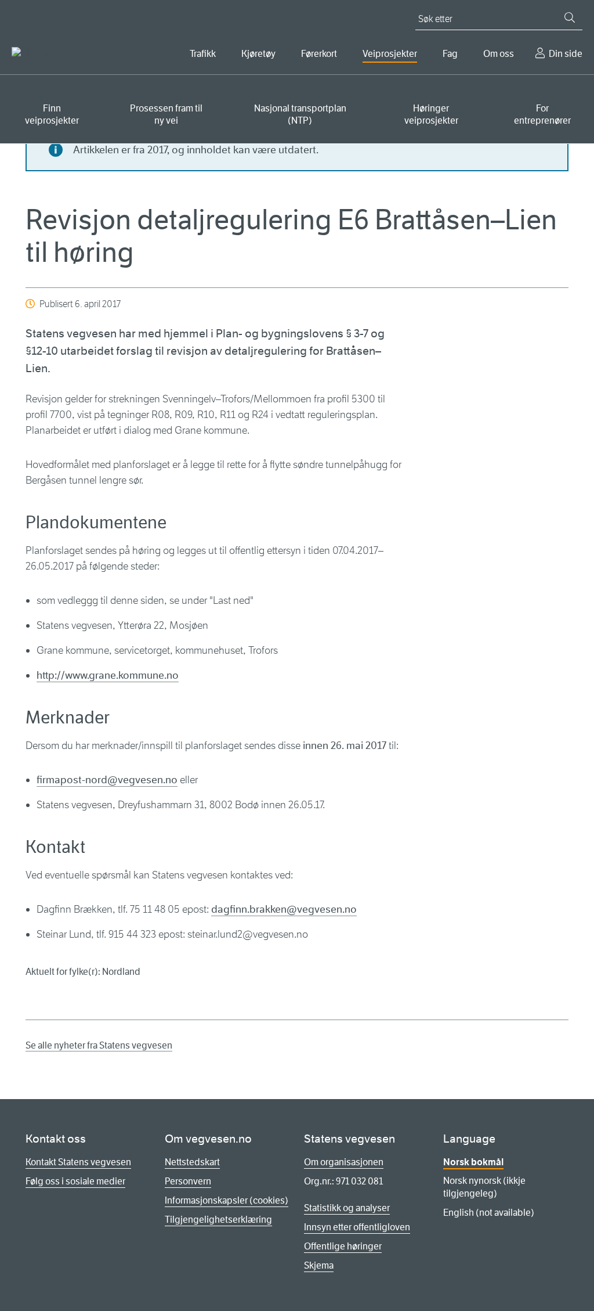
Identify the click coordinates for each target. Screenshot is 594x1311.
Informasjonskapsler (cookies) (226, 1200)
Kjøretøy (258, 53)
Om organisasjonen (343, 1162)
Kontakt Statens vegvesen (78, 1162)
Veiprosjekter (390, 53)
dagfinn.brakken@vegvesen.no (284, 909)
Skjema (319, 1265)
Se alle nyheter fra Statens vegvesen (99, 1045)
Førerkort (319, 53)
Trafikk (203, 53)
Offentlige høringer (343, 1246)
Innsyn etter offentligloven (357, 1227)
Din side (565, 53)
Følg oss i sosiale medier (75, 1181)
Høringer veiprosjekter (431, 114)
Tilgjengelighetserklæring (218, 1219)
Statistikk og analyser (347, 1207)
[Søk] (569, 17)
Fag (450, 53)
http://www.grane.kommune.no (108, 675)
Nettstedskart (192, 1162)
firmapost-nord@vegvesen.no (107, 779)
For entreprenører (542, 114)
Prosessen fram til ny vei (166, 114)
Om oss (498, 53)
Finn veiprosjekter (52, 114)
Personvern (188, 1181)
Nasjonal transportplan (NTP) (300, 114)
